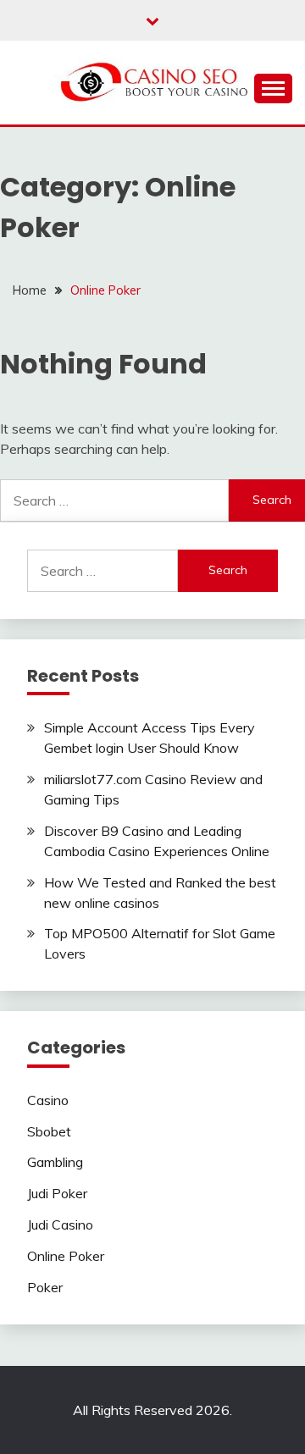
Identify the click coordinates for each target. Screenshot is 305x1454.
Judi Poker (57, 1193)
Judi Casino (60, 1224)
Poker (45, 1287)
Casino (48, 1100)
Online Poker (65, 1255)
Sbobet (49, 1131)
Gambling (55, 1161)
